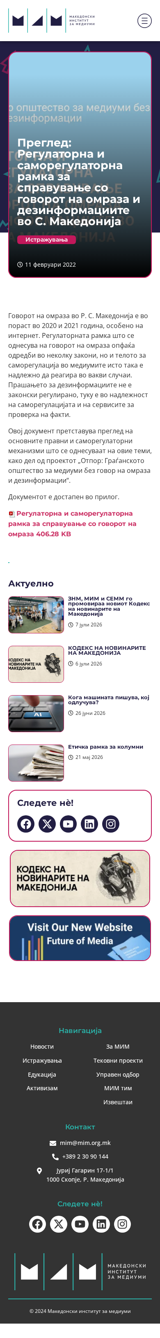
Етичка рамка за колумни (105, 747)
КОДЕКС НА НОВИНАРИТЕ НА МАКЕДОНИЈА (107, 650)
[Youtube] (68, 824)
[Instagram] (110, 824)
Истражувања (46, 239)
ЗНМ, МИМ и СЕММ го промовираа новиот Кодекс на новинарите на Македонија (109, 606)
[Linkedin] (89, 824)
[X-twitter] (47, 824)
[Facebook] (25, 824)
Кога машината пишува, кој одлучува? (108, 700)
